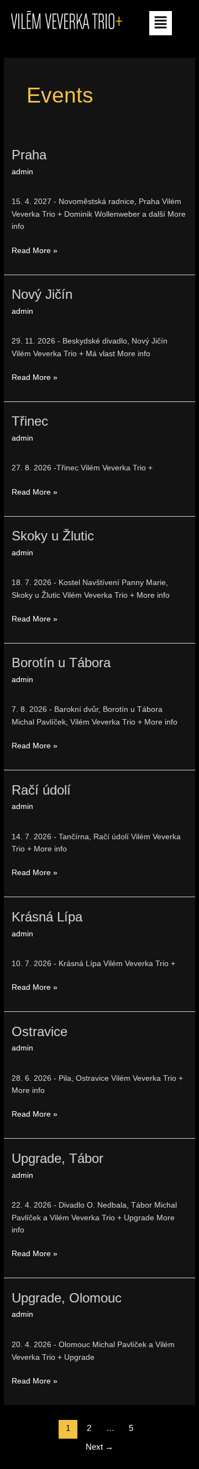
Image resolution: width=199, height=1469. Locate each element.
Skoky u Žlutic (53, 536)
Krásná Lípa (47, 917)
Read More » (34, 250)
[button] (160, 23)
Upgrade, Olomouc (67, 1298)
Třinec (30, 421)
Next (99, 1447)
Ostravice (39, 1032)
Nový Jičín (42, 294)
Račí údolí (41, 790)
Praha (29, 155)
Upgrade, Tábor (57, 1158)
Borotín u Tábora (61, 663)
